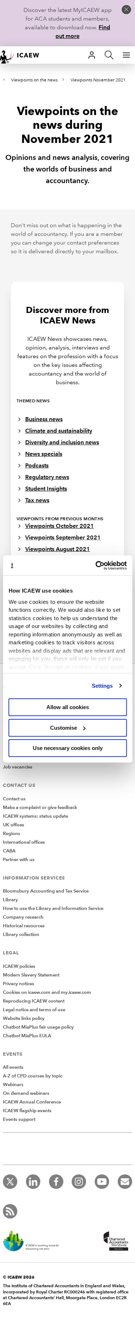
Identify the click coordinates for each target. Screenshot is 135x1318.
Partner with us (19, 860)
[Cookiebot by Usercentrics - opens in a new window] (96, 565)
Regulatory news (47, 477)
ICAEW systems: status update (35, 816)
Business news (44, 419)
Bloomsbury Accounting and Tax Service (46, 891)
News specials (43, 453)
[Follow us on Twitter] (10, 1181)
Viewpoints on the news (34, 80)
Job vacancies (17, 767)
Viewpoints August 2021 (57, 549)
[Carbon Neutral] (34, 1241)
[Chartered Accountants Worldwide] (115, 1241)
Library (10, 900)
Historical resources (24, 926)
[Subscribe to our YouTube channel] (102, 1181)
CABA (9, 851)
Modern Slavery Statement (31, 975)
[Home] (23, 55)
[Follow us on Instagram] (79, 1181)
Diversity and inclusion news (62, 442)
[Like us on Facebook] (56, 1181)
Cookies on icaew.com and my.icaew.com (47, 992)
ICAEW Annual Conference (32, 1102)
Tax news (37, 500)
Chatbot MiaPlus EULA (27, 1036)
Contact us (14, 799)
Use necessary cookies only (68, 748)
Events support (19, 1119)
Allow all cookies (67, 707)
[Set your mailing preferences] (125, 1181)
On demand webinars (26, 1093)
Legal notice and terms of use (34, 1010)
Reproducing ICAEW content (33, 1001)
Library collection (21, 934)
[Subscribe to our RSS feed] (10, 1211)
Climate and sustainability (58, 430)
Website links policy (24, 1018)
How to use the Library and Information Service (53, 908)
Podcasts (37, 465)
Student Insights (46, 488)
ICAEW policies (19, 966)
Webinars (13, 1085)
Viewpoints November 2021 (98, 80)
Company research (23, 917)
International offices (24, 842)
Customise (63, 728)
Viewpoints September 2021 (63, 537)
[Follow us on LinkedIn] (33, 1181)
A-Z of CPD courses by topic (32, 1076)
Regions (11, 833)
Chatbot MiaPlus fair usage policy (38, 1027)
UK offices (13, 825)
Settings (102, 686)
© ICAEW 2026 (19, 1277)
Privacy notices (18, 984)
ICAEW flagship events (27, 1111)
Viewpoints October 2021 (59, 525)
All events (13, 1067)
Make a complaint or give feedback (40, 807)
